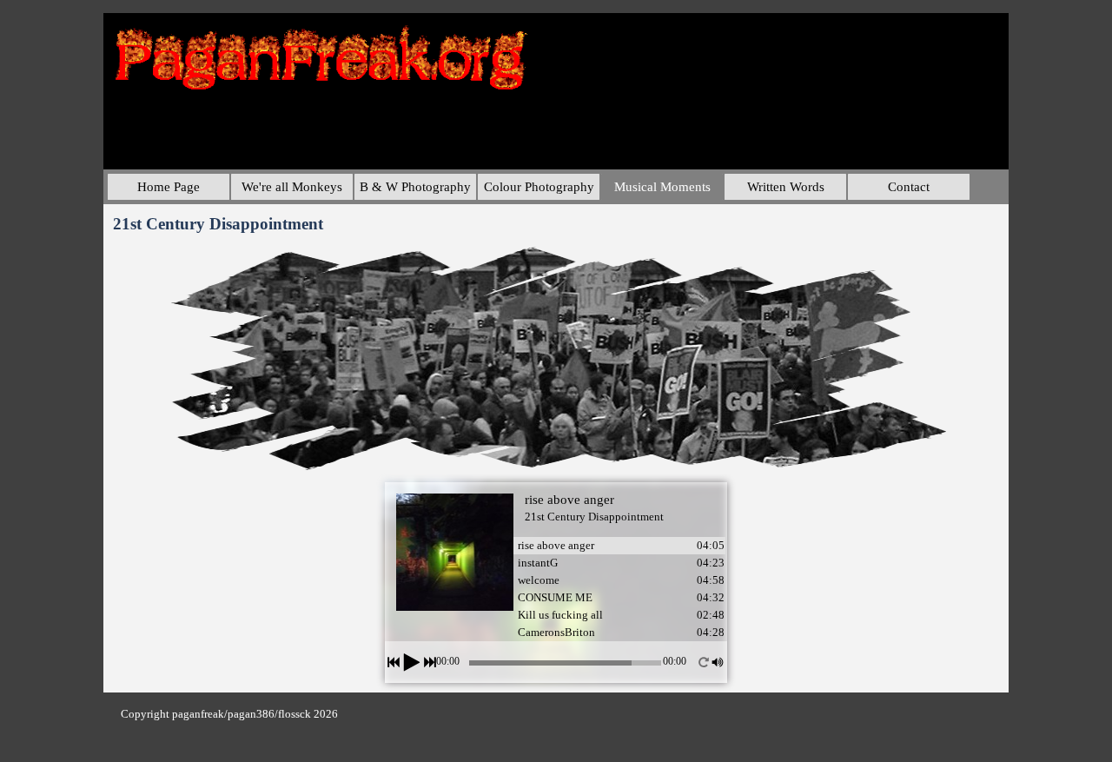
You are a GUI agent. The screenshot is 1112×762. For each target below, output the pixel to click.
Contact (909, 187)
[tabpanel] (306, 713)
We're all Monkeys (292, 187)
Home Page (168, 187)
